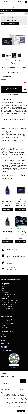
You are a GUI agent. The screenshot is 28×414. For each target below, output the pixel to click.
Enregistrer (19, 60)
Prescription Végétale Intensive (9, 72)
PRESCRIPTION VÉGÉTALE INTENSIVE (9, 20)
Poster (15, 63)
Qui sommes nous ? (5, 292)
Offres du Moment (5, 296)
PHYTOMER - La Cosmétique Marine (9, 302)
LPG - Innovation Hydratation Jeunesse (9, 310)
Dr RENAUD (10, 17)
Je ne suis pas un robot (8, 383)
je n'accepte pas (7, 411)
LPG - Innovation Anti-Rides (7, 308)
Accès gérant (23, 389)
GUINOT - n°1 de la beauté (7, 306)
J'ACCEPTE (21, 411)
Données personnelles (5, 327)
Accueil (3, 17)
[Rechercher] (26, 13)
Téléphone (4, 340)
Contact (14, 1)
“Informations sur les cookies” (10, 405)
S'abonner (23, 380)
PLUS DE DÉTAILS (7, 209)
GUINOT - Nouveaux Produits (7, 304)
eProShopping (6, 389)
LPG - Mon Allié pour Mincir (7, 312)
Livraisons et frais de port (7, 298)
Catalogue (3, 288)
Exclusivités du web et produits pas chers (10, 300)
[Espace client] (18, 2)
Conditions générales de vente (8, 294)
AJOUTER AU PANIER (11, 89)
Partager (10, 60)
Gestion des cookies (5, 325)
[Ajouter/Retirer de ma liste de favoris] (25, 88)
